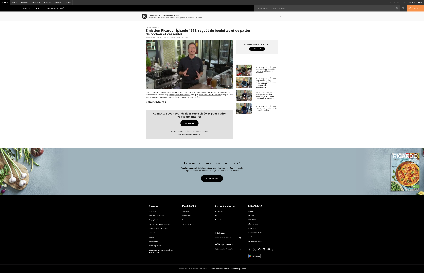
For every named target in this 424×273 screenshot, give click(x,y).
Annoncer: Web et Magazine (158, 228)
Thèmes (39, 8)
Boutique (15, 2)
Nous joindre (219, 220)
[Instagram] (260, 249)
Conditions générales (238, 269)
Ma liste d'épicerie (188, 224)
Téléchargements (155, 246)
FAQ (216, 216)
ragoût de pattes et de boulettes (178, 95)
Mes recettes (186, 216)
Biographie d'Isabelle (156, 220)
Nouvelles (152, 211)
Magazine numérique (255, 241)
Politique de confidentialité (220, 269)
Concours (152, 237)
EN (405, 2)
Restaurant (24, 2)
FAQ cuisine (219, 211)
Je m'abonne (213, 178)
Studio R (152, 233)
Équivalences (153, 241)
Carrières (68, 2)
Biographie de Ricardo (156, 216)
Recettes (5, 2)
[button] (397, 8)
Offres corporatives (255, 233)
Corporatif (58, 2)
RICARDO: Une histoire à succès (159, 224)
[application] (189, 64)
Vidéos (63, 8)
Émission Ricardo (152, 27)
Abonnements (36, 2)
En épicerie (47, 2)
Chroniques (52, 8)
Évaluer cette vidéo (182, 37)
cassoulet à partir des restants (210, 95)
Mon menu (185, 220)
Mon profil (185, 211)
